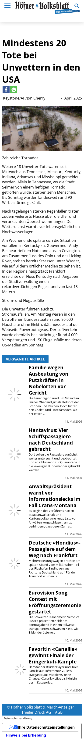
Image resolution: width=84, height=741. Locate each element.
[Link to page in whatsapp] (13, 89)
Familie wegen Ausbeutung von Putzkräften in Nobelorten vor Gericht (48, 380)
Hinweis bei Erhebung (26, 735)
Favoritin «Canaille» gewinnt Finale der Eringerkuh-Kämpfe (53, 655)
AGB (59, 712)
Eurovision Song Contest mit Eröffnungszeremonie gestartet (55, 602)
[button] (76, 5)
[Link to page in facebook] (6, 89)
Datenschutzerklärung (18, 718)
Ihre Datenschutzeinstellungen (46, 727)
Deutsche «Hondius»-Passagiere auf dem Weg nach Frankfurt (54, 549)
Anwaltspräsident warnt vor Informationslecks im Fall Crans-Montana (54, 496)
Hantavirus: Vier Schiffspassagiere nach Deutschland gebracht (51, 439)
